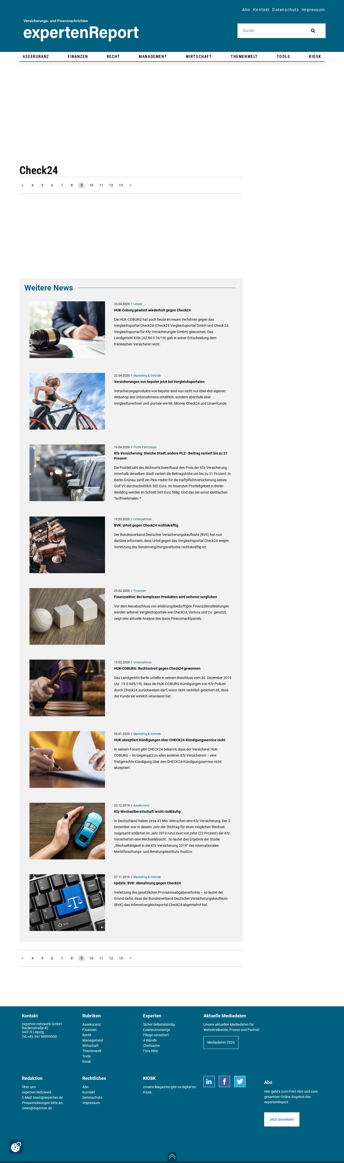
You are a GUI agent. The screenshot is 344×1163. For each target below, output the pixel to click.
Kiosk (147, 1092)
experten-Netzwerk (36, 1092)
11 (101, 185)
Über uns (29, 1087)
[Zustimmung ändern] (16, 1147)
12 (111, 185)
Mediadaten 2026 (221, 1042)
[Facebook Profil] (224, 1081)
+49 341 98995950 (42, 1037)
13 (121, 185)
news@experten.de (37, 1108)
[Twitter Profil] (240, 1081)
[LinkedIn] (209, 1081)
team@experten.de (48, 1097)
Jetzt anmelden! (281, 1119)
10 (91, 185)
